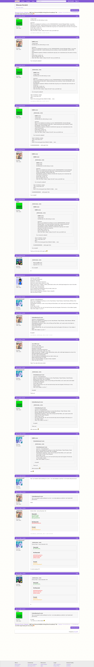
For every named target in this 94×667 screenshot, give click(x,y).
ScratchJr (68, 665)
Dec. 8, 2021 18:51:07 (20, 65)
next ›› (77, 12)
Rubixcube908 (19, 257)
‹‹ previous (60, 12)
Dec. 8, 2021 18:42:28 (20, 37)
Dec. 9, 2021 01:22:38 (20, 255)
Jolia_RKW (18, 277)
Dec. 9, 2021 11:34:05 (20, 313)
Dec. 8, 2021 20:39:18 (20, 199)
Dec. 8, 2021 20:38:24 (20, 149)
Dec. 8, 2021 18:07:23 (20, 16)
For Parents (17, 665)
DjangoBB (76, 631)
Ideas (33, 1)
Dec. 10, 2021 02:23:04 (20, 476)
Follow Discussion (74, 10)
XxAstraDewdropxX (20, 299)
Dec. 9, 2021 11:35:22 (20, 339)
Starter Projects (44, 664)
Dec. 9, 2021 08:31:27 (20, 275)
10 (69, 12)
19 (74, 12)
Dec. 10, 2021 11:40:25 (20, 538)
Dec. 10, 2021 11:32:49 (20, 508)
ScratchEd (69, 664)
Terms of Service (57, 664)
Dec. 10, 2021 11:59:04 (20, 573)
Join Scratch (71, 1)
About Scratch (18, 664)
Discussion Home (19, 7)
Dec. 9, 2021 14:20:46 (20, 397)
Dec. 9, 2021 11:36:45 (20, 367)
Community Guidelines (32, 664)
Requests (26, 12)
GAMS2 (17, 18)
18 (73, 12)
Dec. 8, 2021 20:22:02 (20, 105)
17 (71, 12)
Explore (28, 1)
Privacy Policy (56, 665)
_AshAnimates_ (19, 39)
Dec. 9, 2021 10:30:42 (20, 297)
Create (22, 1)
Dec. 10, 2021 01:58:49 (20, 433)
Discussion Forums (19, 12)
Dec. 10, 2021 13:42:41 (20, 609)
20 (75, 12)
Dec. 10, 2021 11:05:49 (20, 492)
